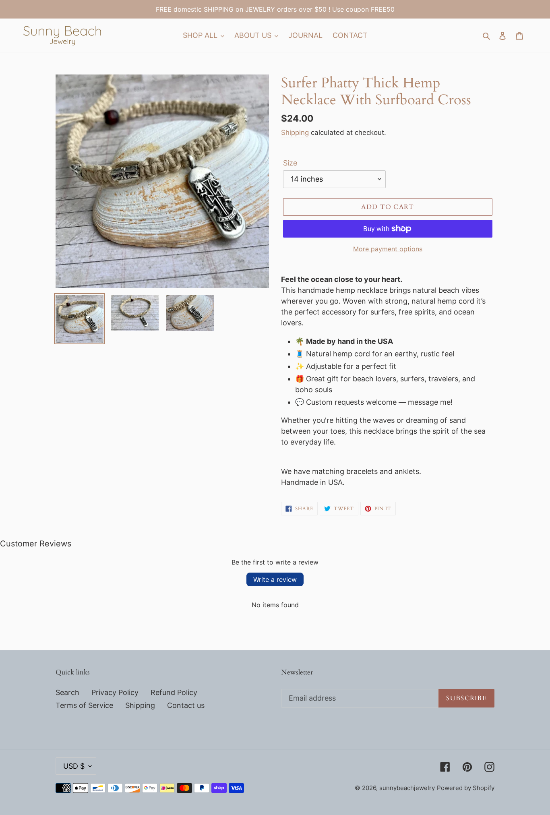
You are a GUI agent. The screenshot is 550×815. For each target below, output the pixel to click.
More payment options (387, 249)
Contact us (186, 705)
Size (290, 163)
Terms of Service (84, 705)
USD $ (74, 766)
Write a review (275, 579)
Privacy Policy (115, 692)
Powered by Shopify (465, 788)
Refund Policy (174, 692)
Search (67, 692)
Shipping (295, 132)
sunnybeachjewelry (407, 788)
